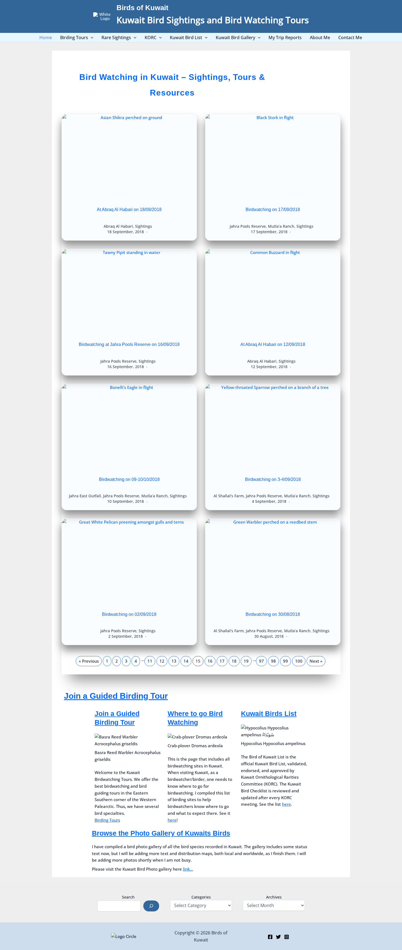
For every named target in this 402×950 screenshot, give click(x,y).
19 (246, 661)
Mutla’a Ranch (281, 226)
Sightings (143, 226)
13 (173, 661)
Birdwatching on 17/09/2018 (273, 209)
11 (149, 661)
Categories (201, 897)
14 (185, 661)
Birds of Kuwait (142, 8)
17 (222, 661)
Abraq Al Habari (118, 226)
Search (128, 897)
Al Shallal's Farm (229, 495)
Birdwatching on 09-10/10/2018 (129, 479)
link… (188, 869)
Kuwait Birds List (268, 713)
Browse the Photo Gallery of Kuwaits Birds (161, 833)
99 (285, 661)
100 (298, 661)
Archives (274, 897)
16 (210, 661)
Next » (316, 661)
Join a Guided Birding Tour (116, 695)
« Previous (89, 661)
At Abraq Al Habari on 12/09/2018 (272, 344)
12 (161, 661)
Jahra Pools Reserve (248, 226)
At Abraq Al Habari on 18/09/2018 (129, 209)
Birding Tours (107, 820)
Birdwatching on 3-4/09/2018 (273, 479)
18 (234, 661)
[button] (91, 37)
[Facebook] (270, 936)
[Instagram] (286, 936)
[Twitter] (278, 936)
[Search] (151, 905)
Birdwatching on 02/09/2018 (129, 614)
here (172, 820)
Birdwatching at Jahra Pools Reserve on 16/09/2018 (129, 344)
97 (261, 661)
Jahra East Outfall (85, 495)
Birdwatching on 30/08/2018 (273, 614)
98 (273, 661)
